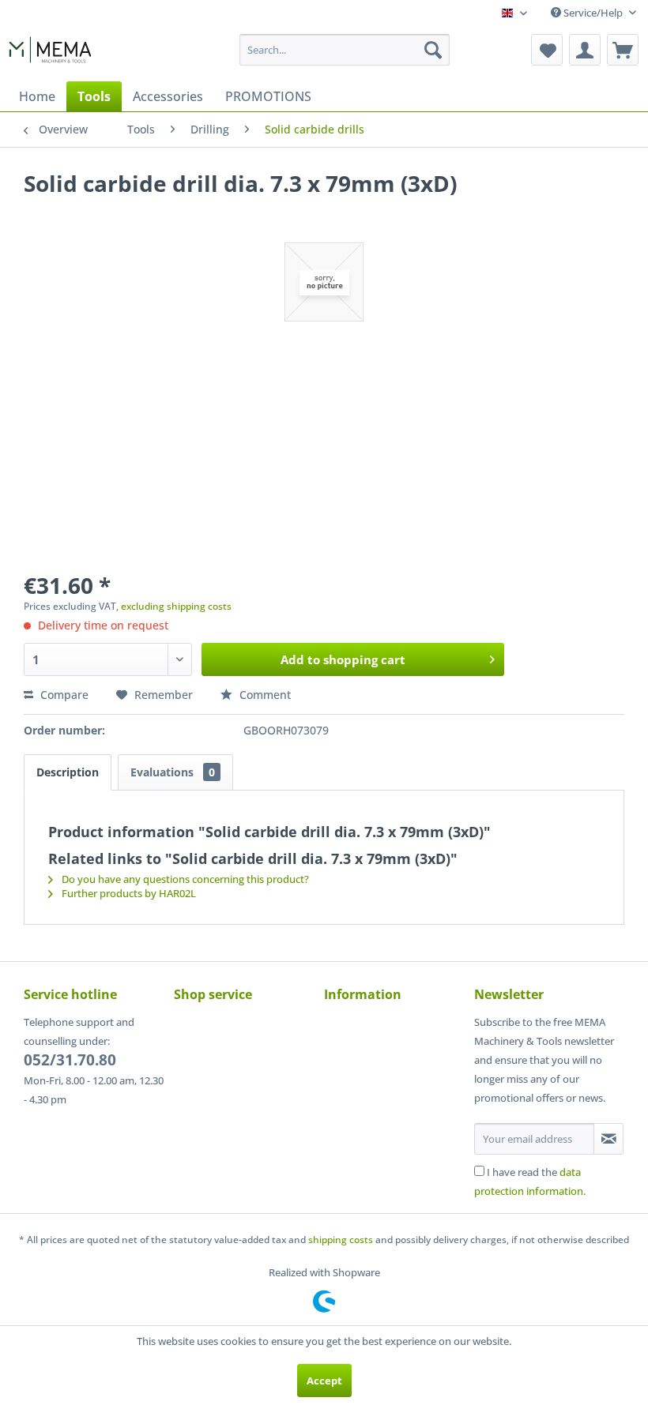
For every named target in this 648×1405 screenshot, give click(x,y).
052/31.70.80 (70, 1060)
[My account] (585, 50)
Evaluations (172, 772)
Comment (263, 694)
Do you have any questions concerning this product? (184, 879)
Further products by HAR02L (127, 893)
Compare (63, 694)
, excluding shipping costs (174, 606)
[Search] (433, 50)
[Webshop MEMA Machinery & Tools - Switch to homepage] (50, 53)
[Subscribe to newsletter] (608, 1139)
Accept (324, 1380)
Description (67, 772)
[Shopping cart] (623, 50)
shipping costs (340, 1239)
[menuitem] (344, 50)
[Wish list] (547, 50)
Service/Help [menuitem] (593, 13)
